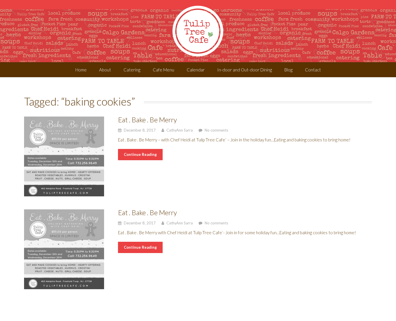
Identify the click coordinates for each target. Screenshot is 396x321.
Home (81, 69)
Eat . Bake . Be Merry (147, 120)
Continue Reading (140, 154)
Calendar (196, 69)
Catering (131, 69)
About (105, 69)
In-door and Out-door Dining (244, 69)
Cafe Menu (163, 69)
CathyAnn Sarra (179, 130)
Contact (313, 69)
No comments (216, 130)
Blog (288, 69)
